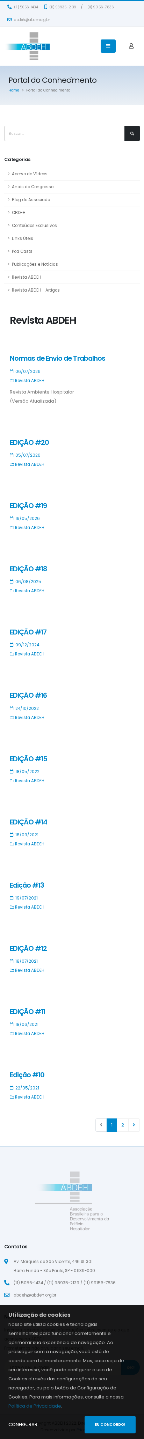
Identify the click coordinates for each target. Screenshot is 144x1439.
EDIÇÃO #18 (28, 569)
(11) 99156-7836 (100, 7)
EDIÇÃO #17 (28, 632)
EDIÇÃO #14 (28, 822)
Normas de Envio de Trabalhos (57, 358)
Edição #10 (27, 1075)
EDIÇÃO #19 (28, 506)
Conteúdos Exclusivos (34, 225)
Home (13, 90)
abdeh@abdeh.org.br (31, 19)
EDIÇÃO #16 (28, 695)
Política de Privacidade (34, 1406)
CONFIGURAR (22, 1424)
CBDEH (19, 212)
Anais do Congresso (32, 187)
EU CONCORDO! (110, 1424)
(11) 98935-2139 (62, 7)
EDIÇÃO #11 (27, 1011)
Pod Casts (22, 251)
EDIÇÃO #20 (29, 442)
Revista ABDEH (26, 277)
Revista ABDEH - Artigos (36, 290)
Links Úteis (22, 238)
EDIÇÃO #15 (28, 759)
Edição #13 (27, 885)
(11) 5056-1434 (25, 7)
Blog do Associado (31, 200)
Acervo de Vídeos (30, 174)
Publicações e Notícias (35, 264)
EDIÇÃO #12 (28, 948)
